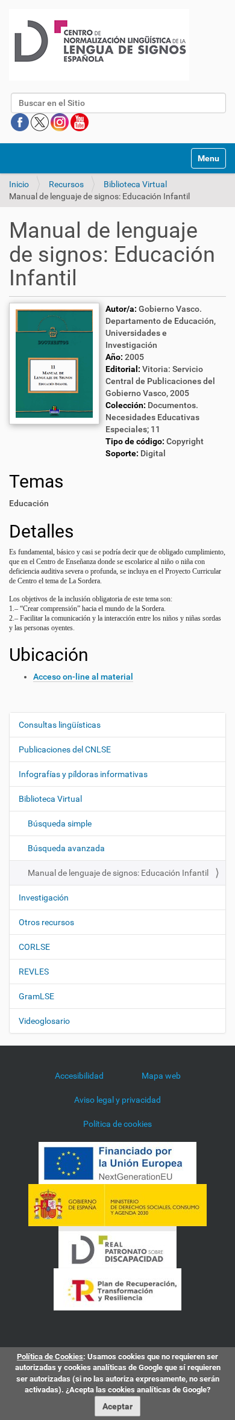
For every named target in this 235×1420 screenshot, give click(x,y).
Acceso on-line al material (83, 676)
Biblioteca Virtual (135, 184)
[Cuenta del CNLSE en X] (41, 121)
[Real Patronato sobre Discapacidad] (117, 1246)
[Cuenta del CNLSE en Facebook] (21, 121)
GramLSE (36, 996)
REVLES (34, 971)
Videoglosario (44, 1021)
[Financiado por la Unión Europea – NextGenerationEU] (117, 1162)
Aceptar (117, 1406)
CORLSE (34, 947)
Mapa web (161, 1076)
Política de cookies (117, 1124)
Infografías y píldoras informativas (83, 774)
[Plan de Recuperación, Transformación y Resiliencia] (117, 1289)
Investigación (44, 897)
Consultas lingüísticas (60, 725)
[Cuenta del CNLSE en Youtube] (79, 121)
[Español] (99, 45)
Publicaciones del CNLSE (65, 749)
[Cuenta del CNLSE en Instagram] (60, 121)
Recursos (66, 184)
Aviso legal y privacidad (117, 1100)
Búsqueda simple (60, 823)
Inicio (19, 184)
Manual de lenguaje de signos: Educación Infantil (118, 873)
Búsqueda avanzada (66, 848)
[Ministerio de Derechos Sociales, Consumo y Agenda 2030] (117, 1204)
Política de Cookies (50, 1356)
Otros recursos (46, 922)
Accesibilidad (79, 1076)
